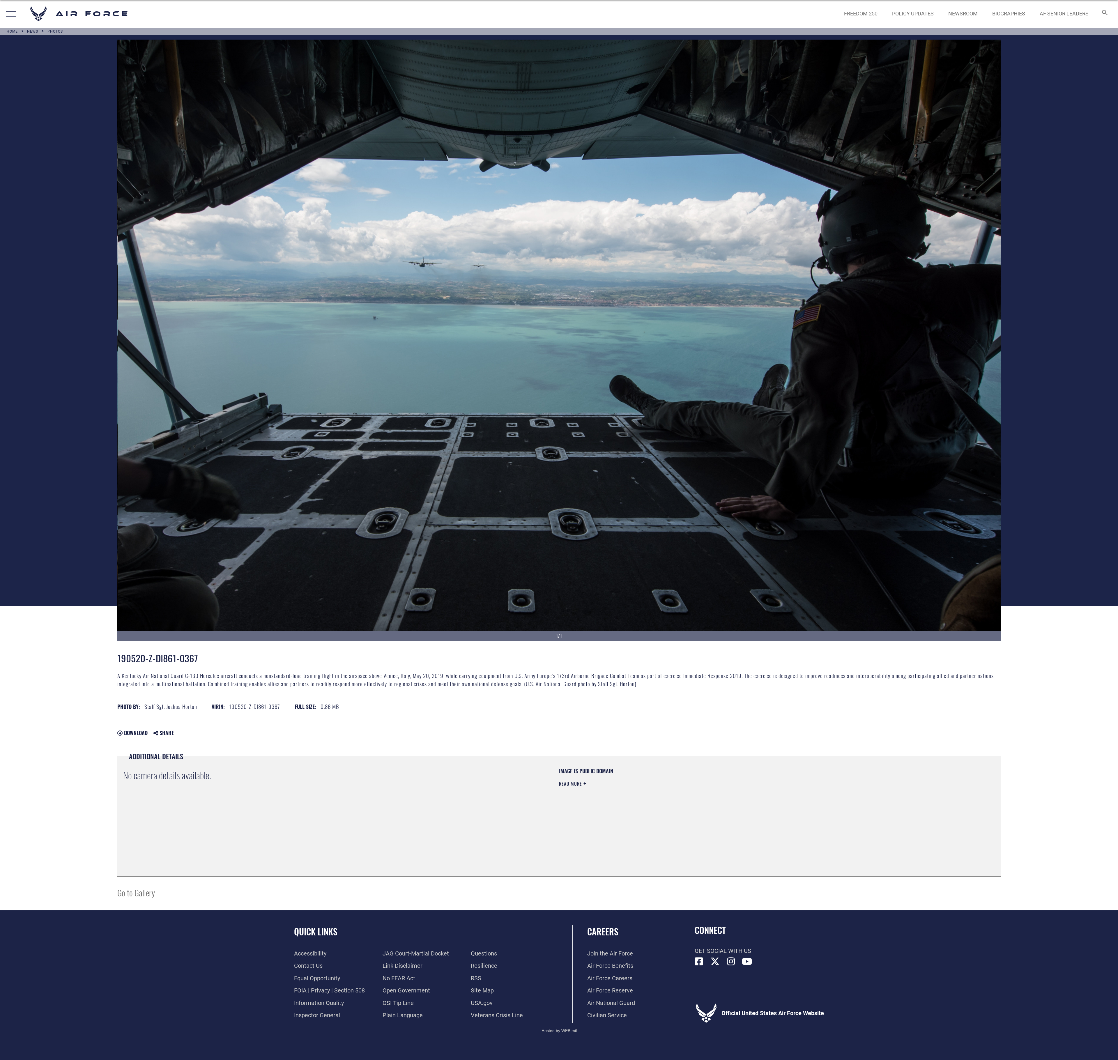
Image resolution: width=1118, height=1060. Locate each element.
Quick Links (315, 931)
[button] (9, 14)
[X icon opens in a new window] (715, 961)
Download (135, 733)
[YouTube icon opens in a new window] (747, 961)
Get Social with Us (723, 950)
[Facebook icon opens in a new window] (699, 961)
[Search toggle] (1104, 14)
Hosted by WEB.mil (559, 1030)
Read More (571, 783)
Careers (602, 931)
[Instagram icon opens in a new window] (731, 961)
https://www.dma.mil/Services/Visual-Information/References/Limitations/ (744, 804)
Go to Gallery (136, 892)
